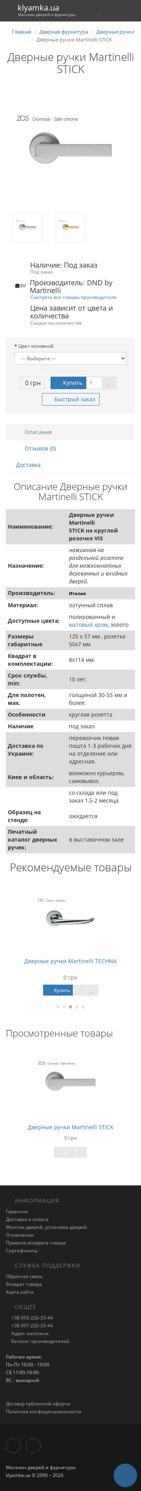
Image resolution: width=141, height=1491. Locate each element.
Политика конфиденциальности (43, 1411)
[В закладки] (109, 383)
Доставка (28, 464)
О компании (20, 1235)
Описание (37, 432)
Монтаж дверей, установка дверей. (47, 1227)
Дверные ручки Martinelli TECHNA (70, 961)
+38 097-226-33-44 (31, 1325)
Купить (71, 382)
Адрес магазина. (30, 1333)
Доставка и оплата (27, 1219)
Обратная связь (24, 1276)
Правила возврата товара (36, 1242)
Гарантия (17, 1211)
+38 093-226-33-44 (31, 1317)
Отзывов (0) (39, 448)
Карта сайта (20, 1292)
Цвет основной (36, 346)
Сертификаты (22, 1250)
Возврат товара (24, 1284)
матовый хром (88, 624)
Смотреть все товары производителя (73, 297)
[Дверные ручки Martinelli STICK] (70, 148)
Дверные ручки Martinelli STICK (71, 1127)
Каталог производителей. (40, 1341)
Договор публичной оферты (38, 1403)
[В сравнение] (81, 1152)
